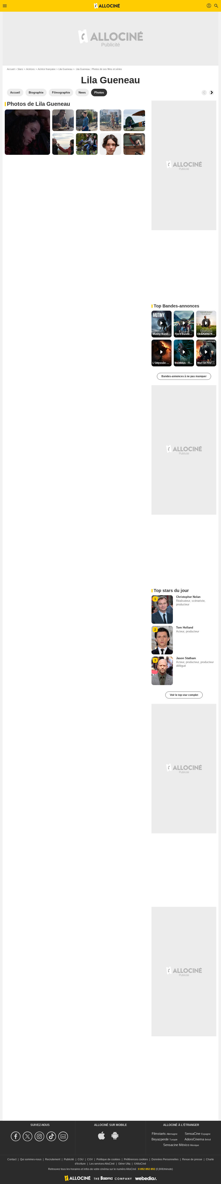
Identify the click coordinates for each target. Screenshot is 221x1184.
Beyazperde (160, 1139)
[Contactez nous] (63, 1136)
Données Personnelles (165, 1159)
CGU (81, 1159)
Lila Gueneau (65, 69)
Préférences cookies (136, 1159)
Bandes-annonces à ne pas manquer (184, 376)
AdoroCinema (194, 1139)
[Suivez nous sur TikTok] (51, 1136)
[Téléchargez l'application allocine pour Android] (117, 1135)
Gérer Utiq (124, 1163)
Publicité (69, 1159)
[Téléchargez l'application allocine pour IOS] (104, 1135)
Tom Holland (184, 627)
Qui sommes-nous (30, 1159)
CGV (90, 1159)
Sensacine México (176, 1145)
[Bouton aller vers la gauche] (204, 92)
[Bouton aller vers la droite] (211, 92)
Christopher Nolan (188, 596)
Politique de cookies (108, 1159)
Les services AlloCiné (102, 1163)
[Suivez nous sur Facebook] (16, 1136)
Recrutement (52, 1159)
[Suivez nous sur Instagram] (40, 1136)
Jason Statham (186, 658)
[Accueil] (107, 6)
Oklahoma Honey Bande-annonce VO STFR (206, 334)
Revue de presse (192, 1159)
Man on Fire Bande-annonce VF (206, 362)
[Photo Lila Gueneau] (27, 132)
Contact (11, 1159)
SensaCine (192, 1133)
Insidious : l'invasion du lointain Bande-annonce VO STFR (184, 362)
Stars (20, 69)
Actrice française (46, 69)
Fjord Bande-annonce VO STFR (184, 334)
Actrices (30, 69)
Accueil (10, 69)
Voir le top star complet (184, 694)
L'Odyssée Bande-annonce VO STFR (162, 362)
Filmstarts (159, 1133)
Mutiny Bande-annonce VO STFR (162, 334)
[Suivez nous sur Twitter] (28, 1136)
